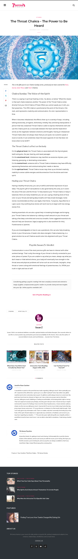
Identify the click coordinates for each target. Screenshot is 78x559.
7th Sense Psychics (25, 431)
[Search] (72, 5)
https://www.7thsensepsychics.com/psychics (39, 443)
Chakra (11, 311)
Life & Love (20, 478)
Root (66, 85)
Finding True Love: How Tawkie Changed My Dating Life (40, 517)
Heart (30, 88)
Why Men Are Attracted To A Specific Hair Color (33, 498)
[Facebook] (5, 90)
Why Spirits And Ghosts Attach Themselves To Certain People (38, 490)
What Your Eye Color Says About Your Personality (33, 481)
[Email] (5, 105)
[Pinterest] (5, 100)
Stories (39, 17)
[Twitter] (5, 95)
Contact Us (39, 540)
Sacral (14, 88)
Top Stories (30, 478)
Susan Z (39, 327)
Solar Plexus (21, 88)
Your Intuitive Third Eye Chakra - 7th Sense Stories (33, 453)
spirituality (22, 311)
